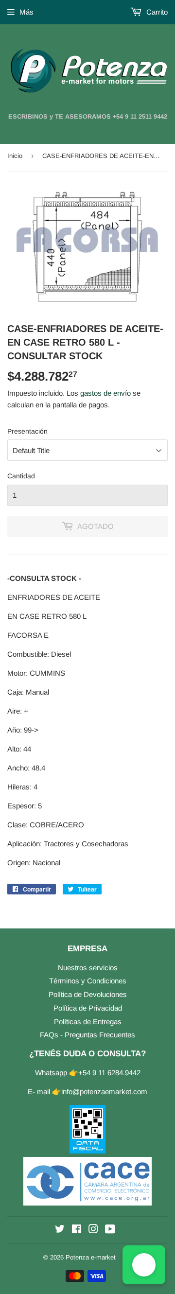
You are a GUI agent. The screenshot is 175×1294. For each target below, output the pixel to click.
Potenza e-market (91, 1257)
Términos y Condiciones (87, 981)
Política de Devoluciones (88, 994)
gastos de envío (105, 393)
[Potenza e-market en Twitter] (60, 1230)
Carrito (156, 12)
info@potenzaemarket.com (104, 1091)
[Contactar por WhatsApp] (143, 1264)
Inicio (14, 155)
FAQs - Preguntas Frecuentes (87, 1035)
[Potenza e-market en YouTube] (110, 1230)
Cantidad (21, 476)
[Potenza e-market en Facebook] (76, 1230)
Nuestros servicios (88, 967)
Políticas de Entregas (88, 1021)
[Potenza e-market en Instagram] (93, 1230)
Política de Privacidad (87, 1008)
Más (26, 12)
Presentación (27, 431)
